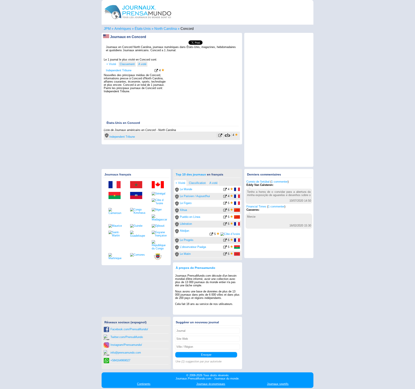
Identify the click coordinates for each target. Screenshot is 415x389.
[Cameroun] (116, 211)
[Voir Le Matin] (225, 254)
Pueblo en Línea (190, 216)
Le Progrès (186, 240)
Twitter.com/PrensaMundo (126, 337)
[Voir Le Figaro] (225, 204)
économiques (210, 384)
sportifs (278, 384)
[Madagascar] (159, 217)
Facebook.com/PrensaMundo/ (129, 329)
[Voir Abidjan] (211, 234)
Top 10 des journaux (191, 174)
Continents (143, 384)
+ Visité (111, 64)
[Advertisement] (203, 85)
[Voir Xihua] (225, 210)
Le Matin (185, 253)
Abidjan (184, 230)
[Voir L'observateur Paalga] (225, 247)
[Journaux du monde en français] (137, 20)
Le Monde (186, 189)
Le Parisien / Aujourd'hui (195, 196)
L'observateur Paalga (193, 247)
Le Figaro (186, 203)
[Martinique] (116, 256)
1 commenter (279, 181)
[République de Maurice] (116, 226)
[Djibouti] (159, 226)
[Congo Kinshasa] (137, 211)
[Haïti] (137, 196)
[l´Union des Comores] (137, 255)
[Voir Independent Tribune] (156, 71)
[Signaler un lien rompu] (227, 136)
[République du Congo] (159, 245)
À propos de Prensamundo (195, 267)
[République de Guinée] (137, 226)
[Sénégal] (159, 193)
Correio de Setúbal (258, 181)
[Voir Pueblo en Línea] (225, 217)
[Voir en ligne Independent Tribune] (220, 136)
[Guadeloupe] (137, 234)
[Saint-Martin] (116, 234)
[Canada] (159, 185)
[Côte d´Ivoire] (159, 201)
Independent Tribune (118, 70)
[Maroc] (137, 185)
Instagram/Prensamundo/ (126, 344)
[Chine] (237, 210)
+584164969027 (120, 360)
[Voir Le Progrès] (225, 240)
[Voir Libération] (225, 224)
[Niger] (159, 209)
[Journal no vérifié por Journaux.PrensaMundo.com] (107, 136)
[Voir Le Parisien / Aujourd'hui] (225, 197)
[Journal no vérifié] (177, 191)
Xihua (183, 210)
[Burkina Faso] (116, 196)
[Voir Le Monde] (225, 190)
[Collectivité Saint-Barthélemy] (159, 257)
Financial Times (256, 206)
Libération (186, 223)
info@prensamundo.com (125, 352)
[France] (116, 185)
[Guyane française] (159, 234)
